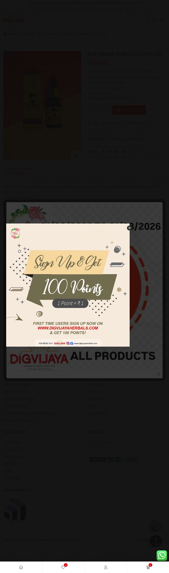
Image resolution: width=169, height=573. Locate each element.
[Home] (21, 567)
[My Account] (106, 567)
